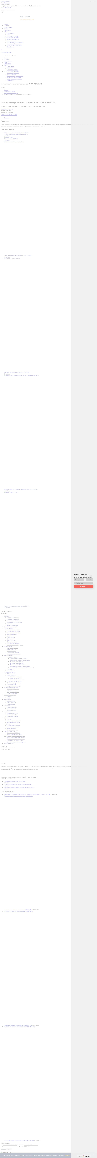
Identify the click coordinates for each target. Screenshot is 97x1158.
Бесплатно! (84, 586)
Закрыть (92, 2)
